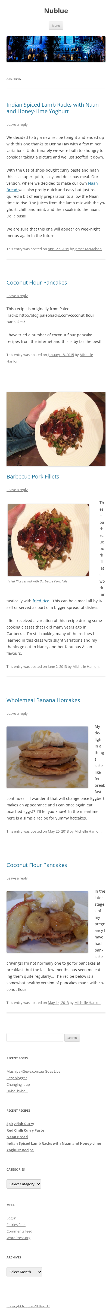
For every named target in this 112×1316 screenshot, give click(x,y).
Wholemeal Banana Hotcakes (43, 700)
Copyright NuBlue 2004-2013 (28, 1306)
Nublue (56, 11)
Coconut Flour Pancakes (37, 282)
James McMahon (88, 248)
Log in (11, 1218)
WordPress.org (18, 1237)
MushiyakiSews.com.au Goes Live (33, 1071)
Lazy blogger (17, 1077)
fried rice (41, 600)
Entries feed (16, 1224)
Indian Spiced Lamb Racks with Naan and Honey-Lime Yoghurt (53, 108)
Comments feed (19, 1231)
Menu (56, 25)
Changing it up (18, 1084)
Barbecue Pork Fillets (33, 476)
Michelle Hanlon (86, 666)
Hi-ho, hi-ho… (17, 1090)
